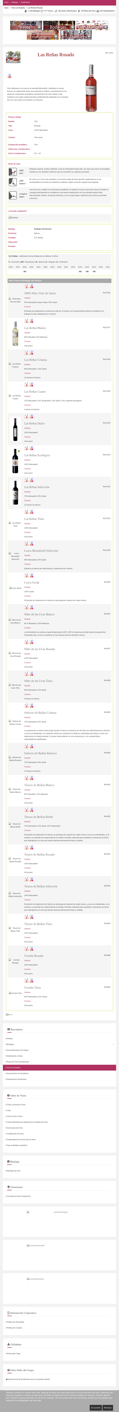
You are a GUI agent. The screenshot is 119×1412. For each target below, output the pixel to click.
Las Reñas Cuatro (35, 391)
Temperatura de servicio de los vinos (21, 1140)
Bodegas (10, 1044)
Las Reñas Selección (36, 487)
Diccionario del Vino (14, 1128)
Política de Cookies (14, 1328)
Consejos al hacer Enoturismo (18, 1196)
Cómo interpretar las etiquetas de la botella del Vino (27, 1122)
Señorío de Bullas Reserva (40, 753)
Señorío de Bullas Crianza (40, 712)
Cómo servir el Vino (14, 1116)
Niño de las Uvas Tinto (38, 681)
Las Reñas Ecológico (37, 455)
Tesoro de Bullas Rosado (39, 854)
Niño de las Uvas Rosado (39, 649)
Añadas (9, 1039)
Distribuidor (25, 2)
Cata (8, 1110)
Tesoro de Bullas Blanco (39, 785)
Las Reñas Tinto (34, 519)
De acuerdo (95, 1408)
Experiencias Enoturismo (16, 1079)
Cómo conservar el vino (16, 1105)
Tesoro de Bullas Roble (38, 817)
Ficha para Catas (13, 1354)
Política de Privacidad (15, 1322)
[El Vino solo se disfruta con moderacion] (59, 1288)
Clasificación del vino (15, 1134)
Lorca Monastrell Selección (41, 550)
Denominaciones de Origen (17, 1050)
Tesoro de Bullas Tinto (38, 924)
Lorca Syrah (31, 582)
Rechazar (108, 1408)
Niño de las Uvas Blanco (39, 614)
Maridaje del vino (13, 1171)
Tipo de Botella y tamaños (16, 1145)
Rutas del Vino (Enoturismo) (17, 1062)
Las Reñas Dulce (34, 423)
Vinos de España (18, 8)
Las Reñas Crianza (35, 359)
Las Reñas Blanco (35, 328)
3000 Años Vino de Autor (40, 293)
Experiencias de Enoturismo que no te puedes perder (28, 1379)
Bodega (15, 2)
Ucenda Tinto (32, 987)
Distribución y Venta (14, 1056)
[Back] (9, 1014)
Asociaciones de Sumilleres (17, 1073)
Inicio (6, 2)
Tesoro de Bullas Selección (40, 886)
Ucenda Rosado (34, 956)
